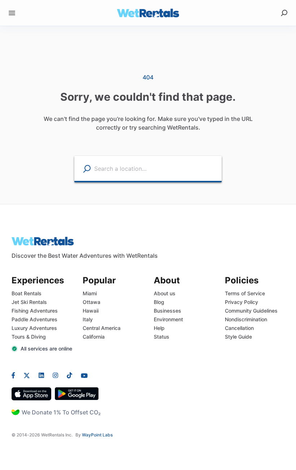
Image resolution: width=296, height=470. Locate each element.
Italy (88, 319)
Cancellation (239, 328)
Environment (168, 319)
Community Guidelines (251, 311)
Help (159, 328)
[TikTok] (69, 375)
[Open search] (284, 13)
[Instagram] (55, 375)
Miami (90, 293)
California (94, 337)
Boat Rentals (27, 293)
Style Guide (238, 337)
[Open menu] (12, 13)
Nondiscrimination (246, 319)
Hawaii (91, 311)
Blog (159, 302)
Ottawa (91, 302)
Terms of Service (245, 293)
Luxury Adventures (34, 328)
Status (161, 337)
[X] (26, 375)
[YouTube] (82, 375)
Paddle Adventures (34, 319)
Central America (102, 328)
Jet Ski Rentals (29, 302)
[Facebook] (15, 375)
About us (164, 293)
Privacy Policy (241, 302)
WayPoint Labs (97, 435)
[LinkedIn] (41, 375)
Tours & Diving (29, 337)
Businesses (167, 311)
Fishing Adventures (35, 311)
